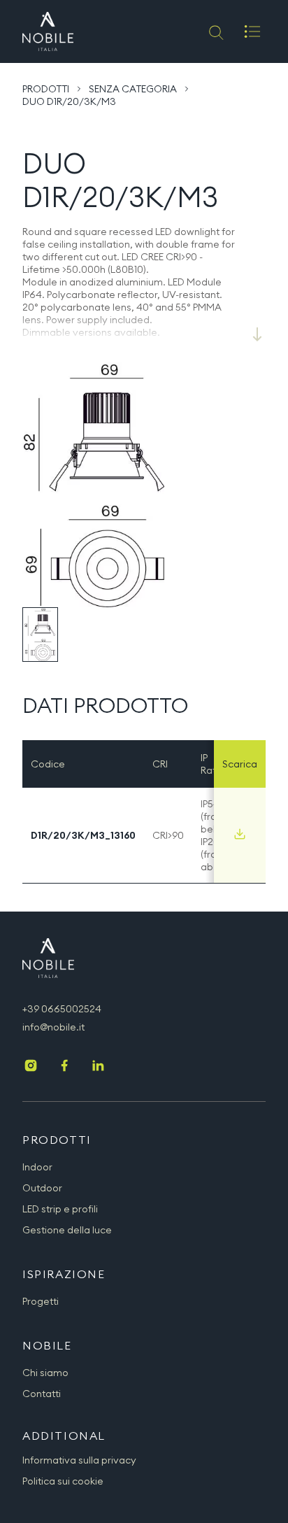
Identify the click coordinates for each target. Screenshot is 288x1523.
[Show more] (257, 334)
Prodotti (45, 89)
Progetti (40, 1301)
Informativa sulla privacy (79, 1460)
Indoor (37, 1167)
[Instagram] (30, 1067)
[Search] (215, 31)
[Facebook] (64, 1067)
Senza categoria (133, 89)
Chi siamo (45, 1372)
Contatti (41, 1393)
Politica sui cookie (62, 1481)
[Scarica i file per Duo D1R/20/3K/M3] (239, 834)
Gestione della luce (67, 1230)
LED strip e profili (60, 1209)
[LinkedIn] (97, 1067)
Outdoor (42, 1188)
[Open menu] (252, 31)
